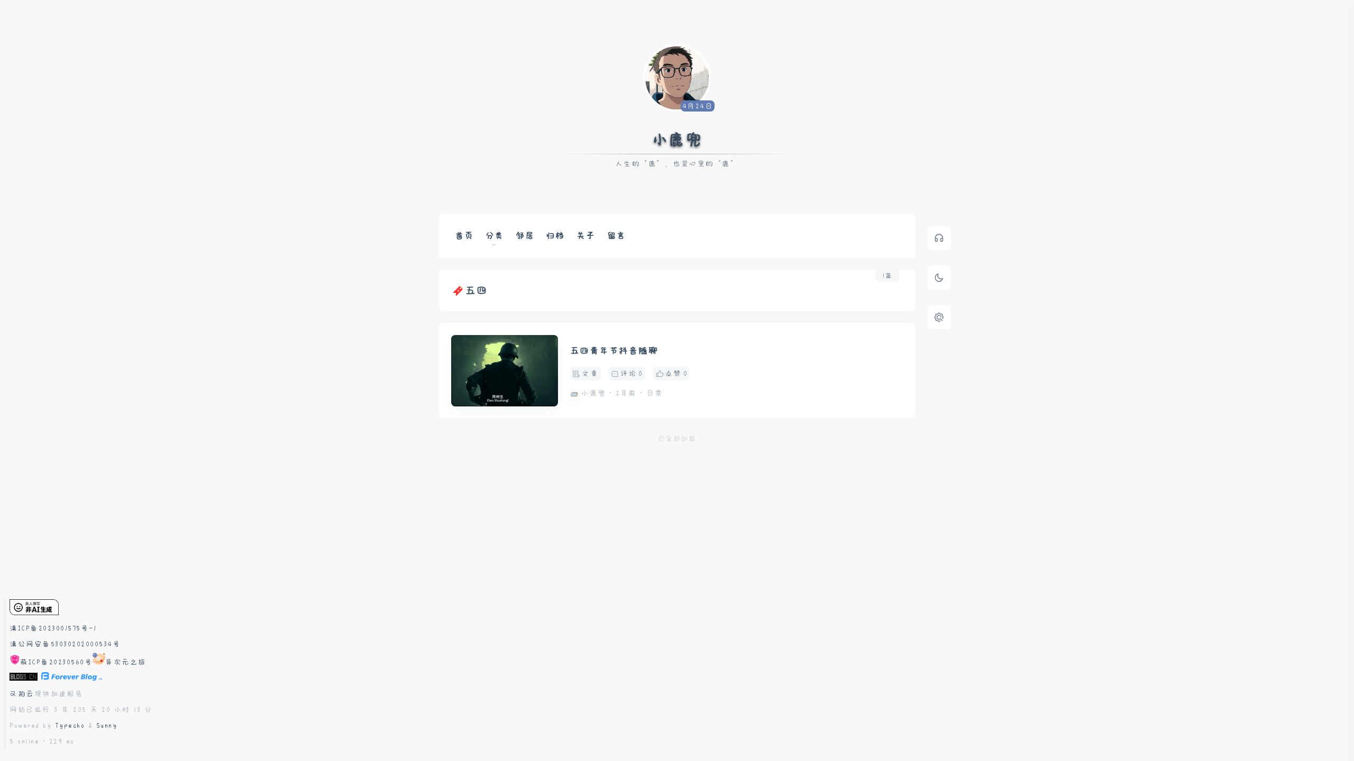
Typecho (69, 725)
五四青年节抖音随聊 (614, 350)
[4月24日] (677, 76)
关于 (586, 235)
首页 (464, 235)
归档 (555, 235)
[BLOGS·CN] (25, 678)
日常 (654, 393)
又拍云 (22, 694)
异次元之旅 (126, 662)
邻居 (525, 235)
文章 (590, 373)
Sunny (106, 725)
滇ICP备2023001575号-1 (53, 628)
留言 (616, 235)
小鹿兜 (677, 139)
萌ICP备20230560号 (56, 662)
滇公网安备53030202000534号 (65, 644)
